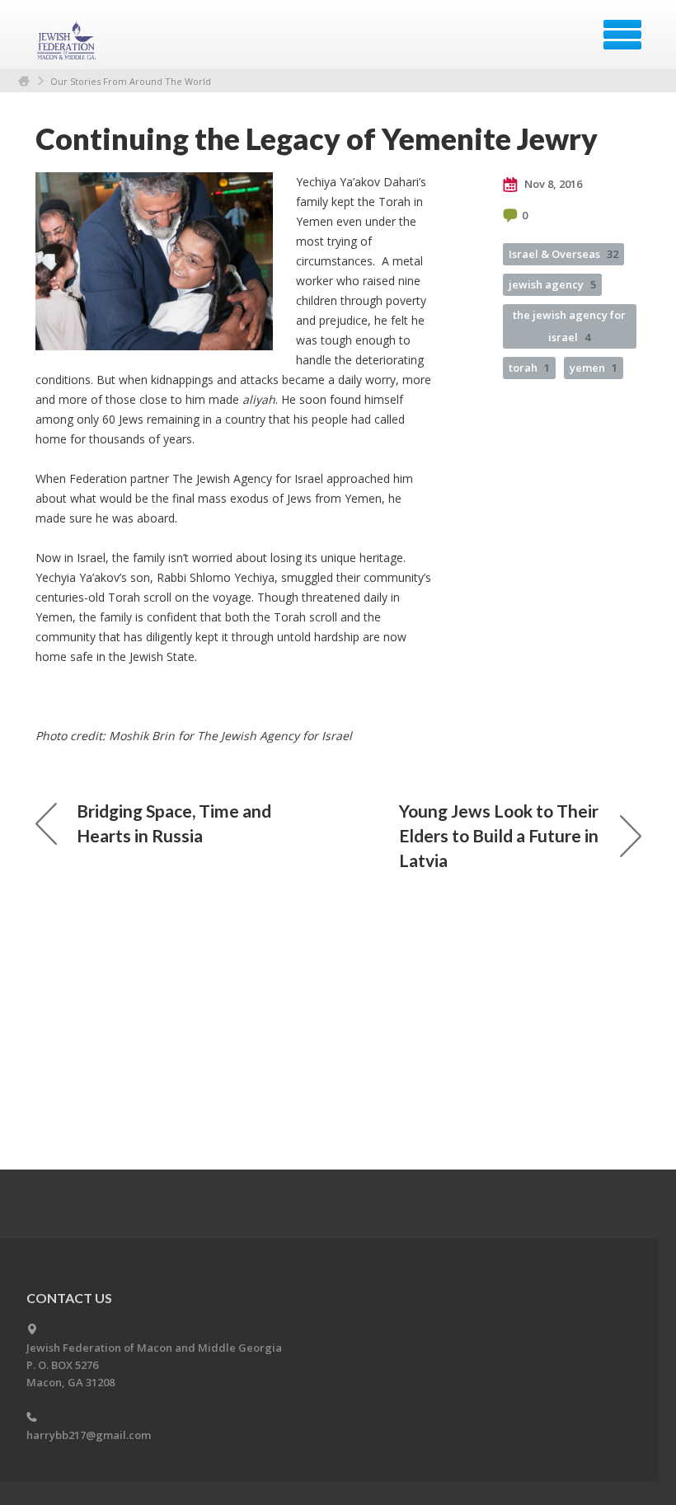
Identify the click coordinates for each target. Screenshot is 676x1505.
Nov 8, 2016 (552, 183)
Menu (622, 34)
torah (529, 367)
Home (24, 81)
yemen (593, 367)
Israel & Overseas (563, 253)
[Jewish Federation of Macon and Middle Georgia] (68, 40)
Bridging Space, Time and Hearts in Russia (174, 823)
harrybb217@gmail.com (88, 1435)
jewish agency (552, 284)
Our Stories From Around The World (130, 81)
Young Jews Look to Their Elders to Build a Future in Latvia (499, 835)
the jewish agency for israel (569, 326)
